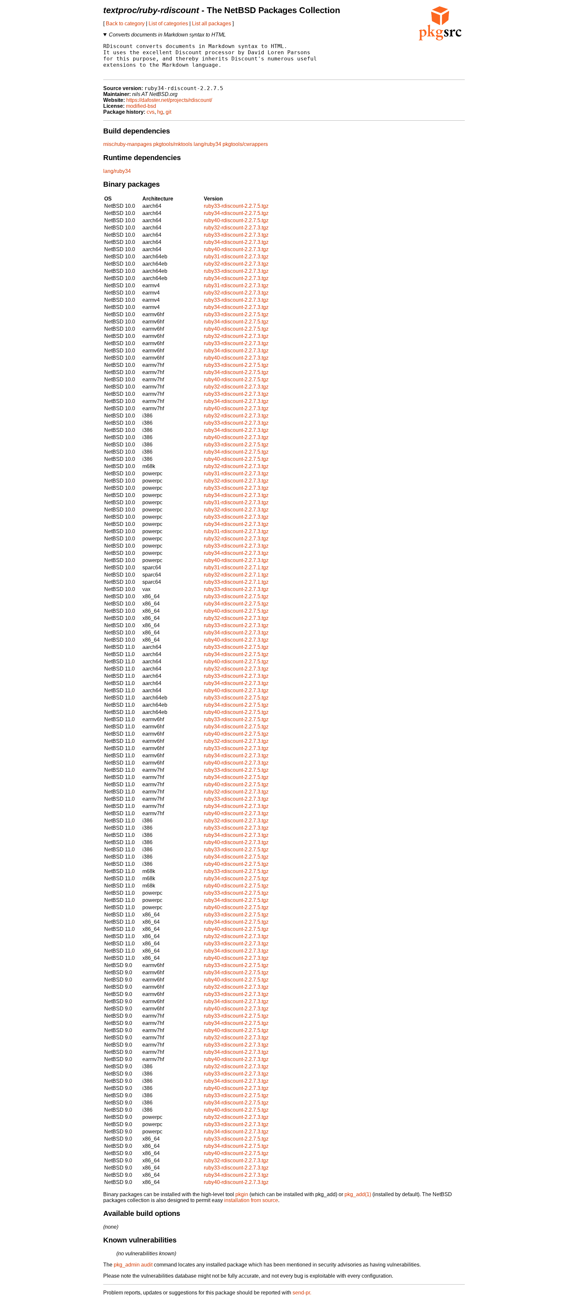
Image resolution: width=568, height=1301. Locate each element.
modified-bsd (141, 106)
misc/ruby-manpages (127, 144)
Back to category (125, 23)
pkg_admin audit (133, 1264)
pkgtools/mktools (172, 144)
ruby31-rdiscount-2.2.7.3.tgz (236, 256)
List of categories (168, 23)
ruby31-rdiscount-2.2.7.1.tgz (236, 567)
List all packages (211, 23)
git (168, 112)
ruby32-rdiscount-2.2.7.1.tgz (236, 575)
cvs (150, 112)
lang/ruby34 (207, 144)
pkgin (241, 1194)
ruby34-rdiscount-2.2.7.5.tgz (236, 213)
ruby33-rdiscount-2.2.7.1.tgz (236, 582)
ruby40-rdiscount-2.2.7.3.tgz (236, 249)
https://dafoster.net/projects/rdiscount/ (169, 100)
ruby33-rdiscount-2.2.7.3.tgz (236, 235)
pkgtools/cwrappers (245, 144)
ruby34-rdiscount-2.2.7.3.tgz (236, 242)
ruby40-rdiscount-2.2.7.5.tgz (236, 220)
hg (160, 112)
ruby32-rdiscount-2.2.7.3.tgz (236, 227)
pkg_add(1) (357, 1194)
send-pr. (302, 1292)
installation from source (251, 1200)
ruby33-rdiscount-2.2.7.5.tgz (236, 206)
